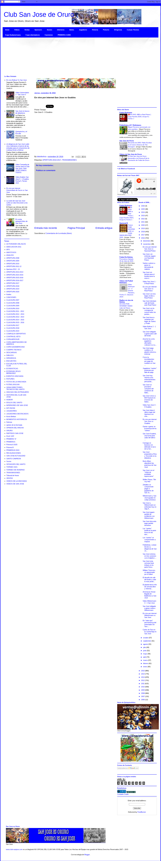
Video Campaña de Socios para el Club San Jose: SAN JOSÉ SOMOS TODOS (22, 168)
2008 (143, 693)
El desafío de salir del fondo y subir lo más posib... (149, 579)
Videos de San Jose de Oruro (130, 154)
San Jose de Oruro (126, 141)
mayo (145, 654)
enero (145, 667)
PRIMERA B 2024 (12, 450)
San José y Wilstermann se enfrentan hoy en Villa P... (149, 506)
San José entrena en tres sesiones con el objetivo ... (149, 556)
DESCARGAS (11, 352)
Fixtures (106, 30)
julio (144, 647)
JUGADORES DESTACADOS (17, 414)
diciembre (147, 241)
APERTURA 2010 (12, 264)
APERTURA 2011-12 (13, 266)
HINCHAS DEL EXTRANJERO (17, 392)
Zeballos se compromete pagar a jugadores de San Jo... (148, 489)
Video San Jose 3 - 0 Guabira (149, 406)
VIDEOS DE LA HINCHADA (16, 481)
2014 (143, 674)
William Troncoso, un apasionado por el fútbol (149, 572)
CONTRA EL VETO (13, 336)
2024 (143, 212)
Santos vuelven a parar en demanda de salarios (149, 266)
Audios (8, 294)
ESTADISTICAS (12, 368)
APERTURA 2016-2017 (51, 160)
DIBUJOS (10, 355)
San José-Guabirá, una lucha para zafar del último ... (149, 437)
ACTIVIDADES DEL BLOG (16, 244)
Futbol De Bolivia (126, 257)
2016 (143, 238)
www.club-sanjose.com (14, 849)
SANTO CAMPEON (13, 459)
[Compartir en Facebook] (83, 157)
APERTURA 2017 (12, 283)
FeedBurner (141, 812)
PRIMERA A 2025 (64, 35)
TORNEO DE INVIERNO (15, 470)
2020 (143, 225)
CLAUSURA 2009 (12, 306)
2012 (143, 680)
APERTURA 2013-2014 (14, 272)
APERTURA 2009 (12, 261)
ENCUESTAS (11, 361)
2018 (143, 232)
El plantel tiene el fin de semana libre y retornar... (150, 587)
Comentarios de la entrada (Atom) (58, 233)
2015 (143, 671)
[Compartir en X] (81, 157)
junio (145, 650)
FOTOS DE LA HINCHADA (16, 382)
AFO (8, 249)
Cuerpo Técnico (133, 30)
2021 (143, 222)
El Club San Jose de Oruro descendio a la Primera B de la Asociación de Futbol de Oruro (139, 158)
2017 (143, 235)
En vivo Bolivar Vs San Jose (16, 80)
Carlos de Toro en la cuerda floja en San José (149, 632)
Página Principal (76, 228)
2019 (143, 228)
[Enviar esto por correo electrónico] (77, 157)
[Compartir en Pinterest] (85, 157)
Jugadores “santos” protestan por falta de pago (150, 370)
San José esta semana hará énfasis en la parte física (148, 564)
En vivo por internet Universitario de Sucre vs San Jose (17, 190)
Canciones (49, 35)
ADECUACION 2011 (13, 247)
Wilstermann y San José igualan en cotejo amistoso (149, 498)
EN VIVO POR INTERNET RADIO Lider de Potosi (125, 306)
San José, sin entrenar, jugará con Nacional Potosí (149, 257)
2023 (143, 215)
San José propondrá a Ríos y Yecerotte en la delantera (150, 455)
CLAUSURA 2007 (12, 300)
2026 (143, 206)
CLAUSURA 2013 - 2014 (15, 317)
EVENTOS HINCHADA (14, 376)
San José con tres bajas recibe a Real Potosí (149, 296)
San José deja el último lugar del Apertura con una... (149, 413)
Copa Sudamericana (13, 35)
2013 (143, 677)
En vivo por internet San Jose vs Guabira (150, 421)
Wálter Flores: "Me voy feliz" (149, 480)
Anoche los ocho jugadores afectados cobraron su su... (149, 342)
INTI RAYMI (10, 408)
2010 (143, 687)
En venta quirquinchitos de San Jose (21, 221)
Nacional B (123, 223)
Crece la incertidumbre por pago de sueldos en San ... (149, 361)
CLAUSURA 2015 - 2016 (15, 322)
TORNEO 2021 (11, 467)
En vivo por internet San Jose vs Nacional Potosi (150, 249)
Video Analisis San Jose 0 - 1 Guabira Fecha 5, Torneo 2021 (22, 180)
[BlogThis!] (79, 157)
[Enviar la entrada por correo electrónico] (72, 157)
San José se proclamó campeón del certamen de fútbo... (148, 389)
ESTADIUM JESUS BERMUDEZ (13, 372)
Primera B (10, 447)
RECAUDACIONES (13, 453)
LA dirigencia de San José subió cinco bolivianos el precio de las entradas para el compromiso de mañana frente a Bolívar (17, 147)
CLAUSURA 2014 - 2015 (15, 320)
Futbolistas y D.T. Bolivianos (130, 125)
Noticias (9, 422)
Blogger (87, 855)
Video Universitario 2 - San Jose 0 (22, 93)
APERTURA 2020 (12, 292)
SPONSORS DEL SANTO (15, 464)
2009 (143, 690)
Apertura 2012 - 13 (13, 269)
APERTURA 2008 (12, 258)
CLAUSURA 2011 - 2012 (15, 311)
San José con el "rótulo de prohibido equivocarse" (148, 473)
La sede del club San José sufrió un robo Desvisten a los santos (17, 203)
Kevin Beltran (11, 416)
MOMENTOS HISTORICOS (16, 419)
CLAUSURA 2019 (12, 331)
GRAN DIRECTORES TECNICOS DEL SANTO (15, 388)
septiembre (147, 641)
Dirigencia (118, 30)
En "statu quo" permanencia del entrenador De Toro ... (149, 623)
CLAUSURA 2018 (12, 328)
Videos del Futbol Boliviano (126, 282)
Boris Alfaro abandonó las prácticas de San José (149, 464)
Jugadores (83, 30)
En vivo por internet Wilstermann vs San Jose (150, 615)
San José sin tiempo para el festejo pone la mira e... (149, 275)
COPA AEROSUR (12, 339)
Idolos (71, 30)
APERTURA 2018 (12, 286)
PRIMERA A (10, 442)
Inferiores (60, 30)
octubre (146, 638)
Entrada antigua (104, 228)
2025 (143, 209)
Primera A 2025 (11, 444)
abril (145, 657)
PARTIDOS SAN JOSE (14, 433)
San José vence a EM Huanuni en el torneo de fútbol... (149, 399)
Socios (49, 30)
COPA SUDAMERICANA (15, 347)
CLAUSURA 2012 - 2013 (15, 314)
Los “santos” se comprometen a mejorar (149, 539)
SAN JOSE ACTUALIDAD (15, 456)
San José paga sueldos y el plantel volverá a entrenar (149, 351)
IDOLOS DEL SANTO (14, 402)
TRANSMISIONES (69, 160)
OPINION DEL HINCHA (15, 428)
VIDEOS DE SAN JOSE (15, 484)
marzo (145, 660)
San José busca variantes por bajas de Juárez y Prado (149, 320)
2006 (143, 700)
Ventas (27, 30)
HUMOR (9, 400)
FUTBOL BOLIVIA (12, 384)
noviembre (147, 244)
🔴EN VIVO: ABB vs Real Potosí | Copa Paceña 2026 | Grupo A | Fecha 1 (139, 116)
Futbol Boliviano (125, 113)
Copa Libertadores (33, 35)
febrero (146, 663)
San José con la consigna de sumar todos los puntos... (149, 311)
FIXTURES (10, 379)
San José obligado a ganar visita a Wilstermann (149, 608)
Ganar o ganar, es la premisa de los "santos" (150, 428)
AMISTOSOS (11, 252)
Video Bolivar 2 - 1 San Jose (149, 327)
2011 (143, 683)
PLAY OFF (10, 436)
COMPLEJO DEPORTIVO (16, 334)
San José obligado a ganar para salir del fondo (150, 334)
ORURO (9, 430)
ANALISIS (10, 255)
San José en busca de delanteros (22, 112)
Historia (95, 30)
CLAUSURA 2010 (12, 308)
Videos (16, 30)
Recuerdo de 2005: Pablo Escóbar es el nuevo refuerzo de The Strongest (140, 145)
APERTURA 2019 (12, 289)
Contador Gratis (123, 794)
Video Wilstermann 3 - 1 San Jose (149, 602)
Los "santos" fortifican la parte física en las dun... (149, 531)
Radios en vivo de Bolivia (126, 301)
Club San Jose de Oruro (39, 14)
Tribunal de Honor (12, 475)
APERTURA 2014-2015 (14, 275)
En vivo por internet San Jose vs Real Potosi (150, 289)
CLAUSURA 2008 (12, 303)
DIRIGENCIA (11, 358)
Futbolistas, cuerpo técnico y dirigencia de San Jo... (150, 548)
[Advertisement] (68, 56)
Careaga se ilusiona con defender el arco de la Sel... (149, 446)
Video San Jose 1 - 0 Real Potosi (149, 282)
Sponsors (38, 30)
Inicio (7, 30)
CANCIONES (11, 297)
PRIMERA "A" (11, 439)
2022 (143, 219)
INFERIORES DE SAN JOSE (17, 405)
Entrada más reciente (45, 228)
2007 (143, 696)
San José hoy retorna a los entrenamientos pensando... (149, 378)
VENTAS (9, 478)
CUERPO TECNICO (13, 350)
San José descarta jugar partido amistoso (149, 523)
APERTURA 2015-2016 (14, 277)
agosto (145, 644)
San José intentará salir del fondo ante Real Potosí (149, 303)
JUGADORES (11, 411)
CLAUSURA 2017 (12, 325)
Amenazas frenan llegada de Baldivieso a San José (149, 595)
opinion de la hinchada (14, 425)
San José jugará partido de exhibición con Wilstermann (149, 515)
